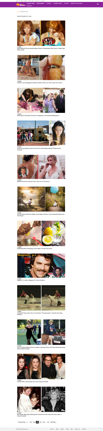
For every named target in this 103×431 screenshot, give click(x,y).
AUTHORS (42, 0)
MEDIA (22, 0)
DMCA (33, 0)
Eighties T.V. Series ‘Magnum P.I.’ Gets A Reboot (31, 280)
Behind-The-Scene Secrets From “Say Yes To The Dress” (33, 181)
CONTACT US (37, 0)
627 (41, 422)
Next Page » (53, 422)
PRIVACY (25, 0)
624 (31, 422)
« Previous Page (21, 422)
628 (44, 422)
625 (34, 422)
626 (37, 422)
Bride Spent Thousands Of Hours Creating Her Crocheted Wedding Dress (38, 115)
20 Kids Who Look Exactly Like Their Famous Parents (32, 381)
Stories (19, 81)
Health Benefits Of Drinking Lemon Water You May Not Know (34, 248)
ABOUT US (18, 0)
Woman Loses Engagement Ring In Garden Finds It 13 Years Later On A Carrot (39, 82)
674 (48, 422)
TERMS (29, 0)
